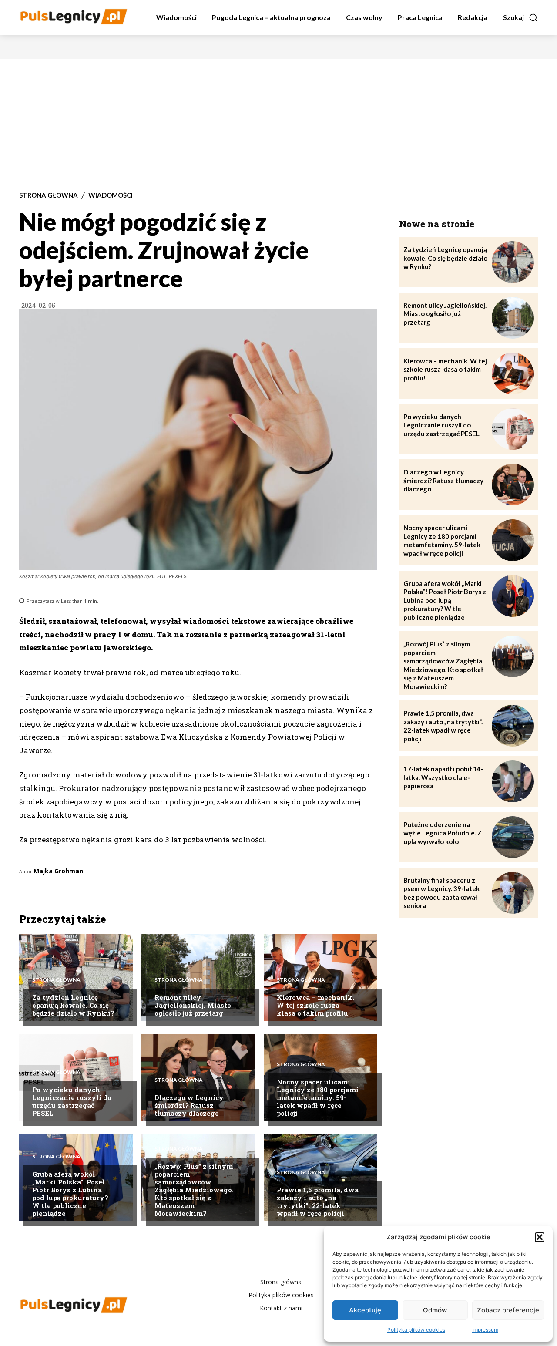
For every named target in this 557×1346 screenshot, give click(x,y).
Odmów (435, 1310)
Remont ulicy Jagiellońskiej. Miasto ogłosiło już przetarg (192, 1005)
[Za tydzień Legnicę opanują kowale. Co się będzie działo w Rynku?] (513, 262)
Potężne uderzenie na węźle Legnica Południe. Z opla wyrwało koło (442, 833)
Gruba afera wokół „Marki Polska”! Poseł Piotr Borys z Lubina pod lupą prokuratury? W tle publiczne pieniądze (70, 1194)
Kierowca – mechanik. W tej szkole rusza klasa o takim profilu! (315, 1005)
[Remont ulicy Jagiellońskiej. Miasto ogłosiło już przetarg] (513, 318)
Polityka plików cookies (416, 1329)
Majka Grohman (58, 871)
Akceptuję (365, 1310)
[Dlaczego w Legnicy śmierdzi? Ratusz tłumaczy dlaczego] (513, 484)
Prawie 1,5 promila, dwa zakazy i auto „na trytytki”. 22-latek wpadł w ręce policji (318, 1201)
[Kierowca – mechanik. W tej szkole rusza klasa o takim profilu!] (513, 373)
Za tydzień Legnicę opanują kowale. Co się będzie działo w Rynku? (73, 1005)
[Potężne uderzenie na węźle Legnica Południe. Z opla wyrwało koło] (513, 837)
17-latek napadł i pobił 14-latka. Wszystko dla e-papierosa (443, 777)
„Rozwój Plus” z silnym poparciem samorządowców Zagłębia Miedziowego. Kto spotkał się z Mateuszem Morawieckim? (194, 1190)
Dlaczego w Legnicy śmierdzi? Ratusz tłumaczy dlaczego (189, 1105)
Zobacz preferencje (508, 1310)
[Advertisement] (278, 124)
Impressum (485, 1329)
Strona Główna (48, 195)
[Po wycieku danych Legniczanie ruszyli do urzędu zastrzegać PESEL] (76, 1077)
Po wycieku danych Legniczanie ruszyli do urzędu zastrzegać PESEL (71, 1101)
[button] (539, 1237)
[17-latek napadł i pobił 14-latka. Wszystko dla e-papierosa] (513, 781)
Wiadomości (110, 195)
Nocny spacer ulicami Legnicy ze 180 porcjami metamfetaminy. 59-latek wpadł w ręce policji (318, 1097)
